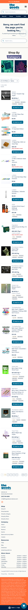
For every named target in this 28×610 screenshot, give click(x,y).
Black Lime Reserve (17, 411)
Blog (2, 545)
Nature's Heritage (16, 451)
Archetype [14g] (16, 267)
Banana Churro (16, 287)
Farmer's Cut (15, 285)
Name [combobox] (12, 81)
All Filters (5, 80)
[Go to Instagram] (2, 502)
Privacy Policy (4, 573)
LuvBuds (14, 112)
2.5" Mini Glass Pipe (17, 114)
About (2, 524)
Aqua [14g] (15, 249)
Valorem (14, 92)
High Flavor (15, 388)
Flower (21, 71)
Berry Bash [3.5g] (17, 368)
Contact (3, 527)
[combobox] (15, 12)
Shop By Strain (5, 519)
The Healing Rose (16, 307)
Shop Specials (5, 511)
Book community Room (7, 534)
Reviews (3, 529)
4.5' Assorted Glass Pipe (19, 177)
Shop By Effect (5, 516)
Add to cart (18, 107)
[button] (26, 6)
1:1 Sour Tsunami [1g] (18, 94)
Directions (4, 547)
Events (3, 532)
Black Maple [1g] (17, 432)
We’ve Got (14, 1)
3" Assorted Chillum (18, 129)
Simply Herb (15, 366)
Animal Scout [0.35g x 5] (19, 227)
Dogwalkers (15, 225)
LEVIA (13, 204)
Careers (3, 537)
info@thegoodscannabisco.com (9, 499)
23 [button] (23, 474)
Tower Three (15, 431)
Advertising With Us (6, 550)
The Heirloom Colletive (17, 247)
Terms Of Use (11, 573)
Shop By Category (5, 514)
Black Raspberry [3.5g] (18, 453)
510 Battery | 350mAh (18, 191)
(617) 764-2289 (5, 496)
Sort (11, 79)
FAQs (2, 542)
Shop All (7, 71)
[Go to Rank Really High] (14, 607)
